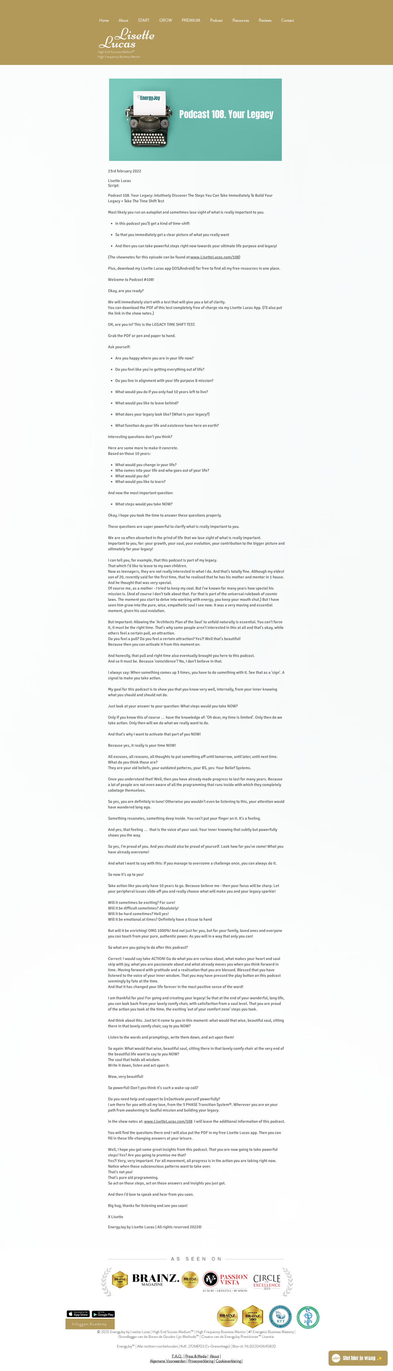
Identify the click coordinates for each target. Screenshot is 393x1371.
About (214, 1356)
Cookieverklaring (228, 1361)
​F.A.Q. (177, 1356)
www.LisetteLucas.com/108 (215, 257)
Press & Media (196, 1356)
